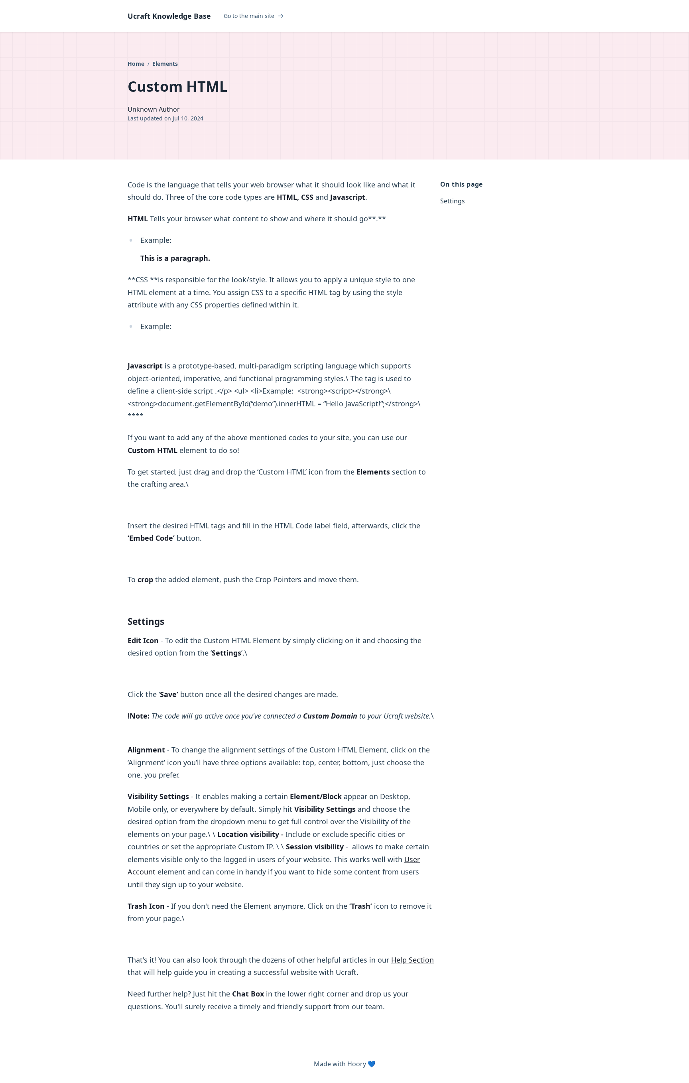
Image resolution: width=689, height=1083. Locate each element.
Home (137, 63)
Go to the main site (249, 16)
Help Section (412, 960)
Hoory (356, 1063)
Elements (165, 63)
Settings (452, 201)
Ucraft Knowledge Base (169, 16)
